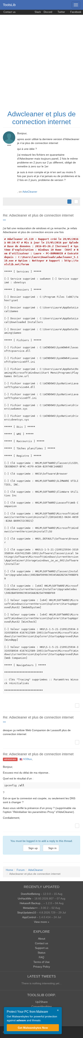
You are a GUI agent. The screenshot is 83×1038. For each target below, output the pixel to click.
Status (41, 952)
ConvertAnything (41, 1006)
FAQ (41, 957)
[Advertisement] (41, 58)
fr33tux (27, 759)
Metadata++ (30, 907)
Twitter (61, 12)
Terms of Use (41, 961)
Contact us (9, 12)
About (41, 938)
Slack (37, 12)
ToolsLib (9, 5)
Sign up (33, 848)
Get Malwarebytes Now (33, 1027)
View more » (41, 921)
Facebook (75, 12)
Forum (21, 869)
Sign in (52, 848)
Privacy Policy (41, 966)
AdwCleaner (29, 191)
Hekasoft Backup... (31, 903)
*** (4, 220)
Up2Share (41, 1001)
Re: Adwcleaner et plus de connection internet (38, 215)
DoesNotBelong (30, 893)
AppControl (29, 917)
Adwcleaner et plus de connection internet (41, 118)
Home (9, 869)
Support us (41, 947)
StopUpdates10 (26, 912)
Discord (48, 12)
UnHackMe (24, 898)
